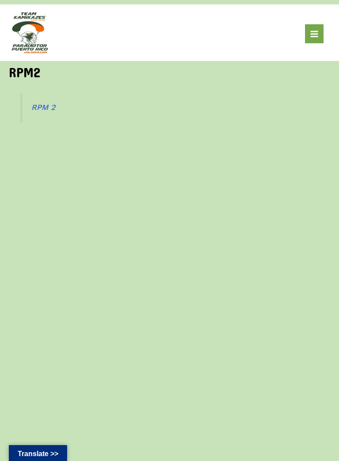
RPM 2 (43, 107)
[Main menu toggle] (314, 33)
